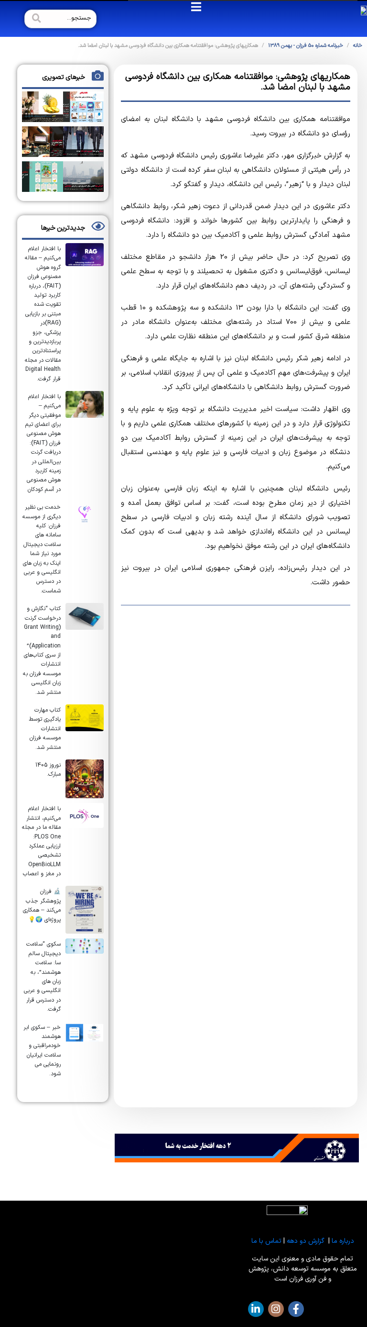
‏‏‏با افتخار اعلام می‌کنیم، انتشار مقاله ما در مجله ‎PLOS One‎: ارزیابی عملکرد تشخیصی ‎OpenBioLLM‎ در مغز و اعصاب (41, 841)
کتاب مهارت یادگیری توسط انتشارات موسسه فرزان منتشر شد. (45, 729)
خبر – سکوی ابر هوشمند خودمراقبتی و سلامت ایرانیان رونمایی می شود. (42, 1050)
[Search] (35, 19)
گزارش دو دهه (305, 1241)
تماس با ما (266, 1241)
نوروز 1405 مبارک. (48, 770)
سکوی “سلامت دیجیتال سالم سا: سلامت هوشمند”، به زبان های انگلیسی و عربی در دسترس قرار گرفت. (42, 977)
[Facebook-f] (296, 1309)
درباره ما (343, 1241)
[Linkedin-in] (256, 1309)
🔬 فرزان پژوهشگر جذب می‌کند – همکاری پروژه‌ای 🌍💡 (42, 905)
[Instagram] (276, 1309)
